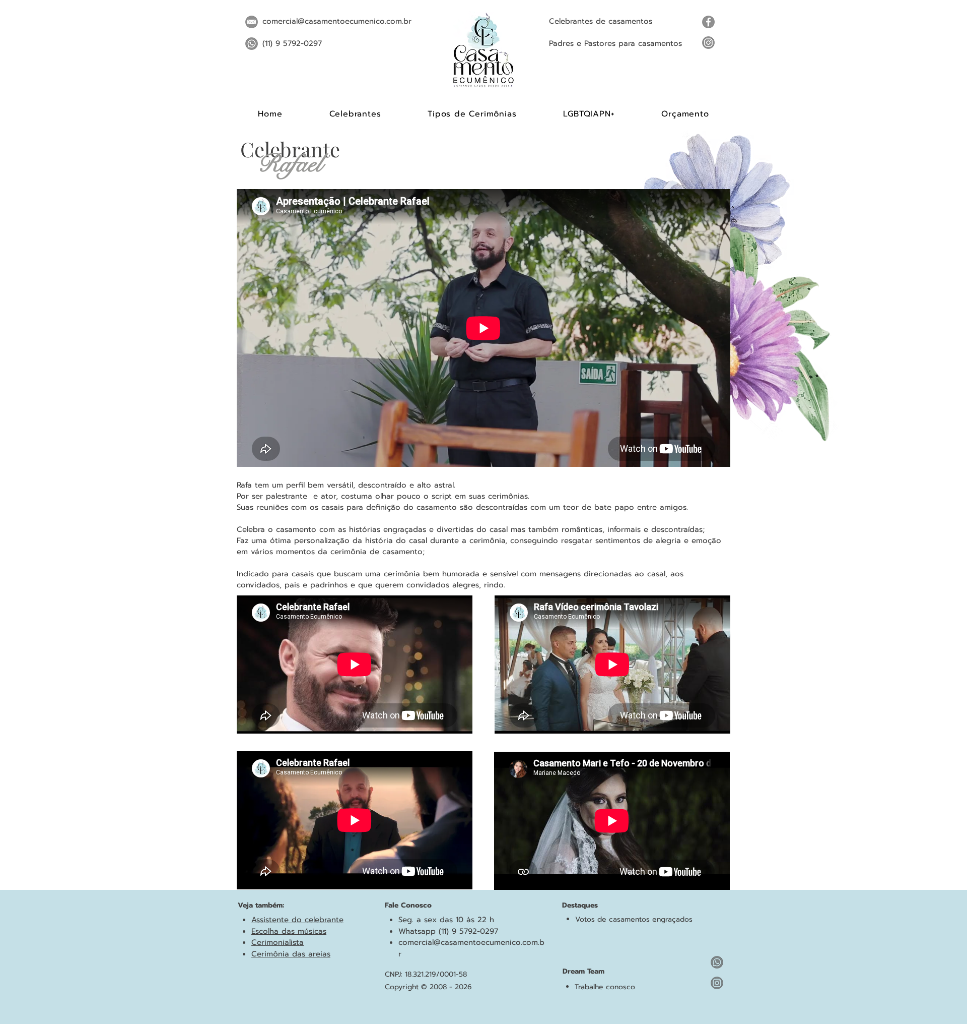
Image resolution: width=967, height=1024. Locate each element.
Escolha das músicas (288, 931)
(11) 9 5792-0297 (292, 43)
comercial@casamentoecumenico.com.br (336, 21)
